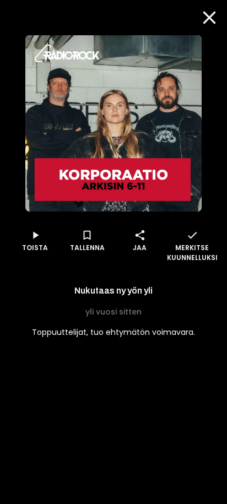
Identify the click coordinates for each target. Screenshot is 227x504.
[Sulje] (209, 18)
